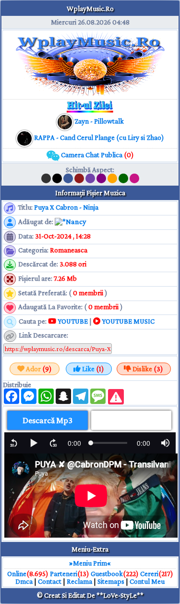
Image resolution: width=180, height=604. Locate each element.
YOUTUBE (72, 321)
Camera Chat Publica (97, 155)
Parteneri (63, 574)
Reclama (79, 581)
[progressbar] (74, 442)
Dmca (24, 581)
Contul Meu (147, 581)
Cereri (149, 574)
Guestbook (107, 574)
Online (16, 574)
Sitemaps (110, 581)
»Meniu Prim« (90, 563)
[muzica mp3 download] (25, 137)
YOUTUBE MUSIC (127, 321)
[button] (13, 442)
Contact (49, 581)
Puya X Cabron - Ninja (66, 207)
